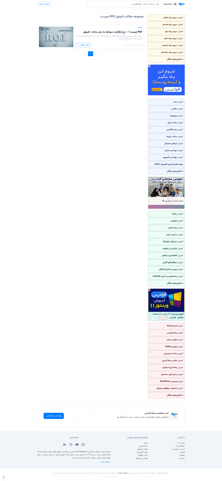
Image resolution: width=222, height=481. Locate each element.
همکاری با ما (180, 446)
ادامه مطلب (84, 45)
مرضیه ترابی (128, 45)
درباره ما (182, 458)
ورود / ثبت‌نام (44, 4)
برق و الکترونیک (142, 452)
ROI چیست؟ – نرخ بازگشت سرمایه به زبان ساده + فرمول (112, 32)
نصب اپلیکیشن (52, 415)
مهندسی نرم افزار (142, 458)
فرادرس (182, 452)
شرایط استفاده (123, 473)
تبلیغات (182, 455)
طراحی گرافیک (143, 455)
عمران (146, 443)
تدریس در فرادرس (178, 449)
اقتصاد (140, 27)
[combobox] (122, 4)
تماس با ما (181, 443)
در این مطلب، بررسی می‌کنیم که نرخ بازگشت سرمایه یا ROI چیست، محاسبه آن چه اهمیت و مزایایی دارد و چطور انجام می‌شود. (109, 37)
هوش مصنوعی (142, 449)
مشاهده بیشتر (105, 462)
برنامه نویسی (143, 446)
